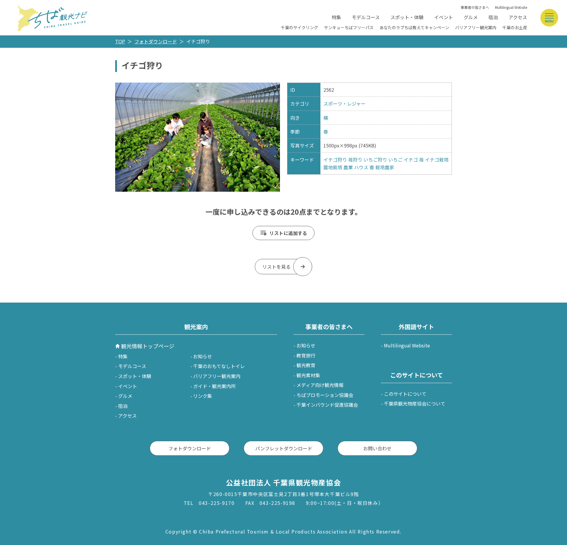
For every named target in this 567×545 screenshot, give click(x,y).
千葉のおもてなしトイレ (219, 366)
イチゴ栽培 (437, 159)
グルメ (471, 17)
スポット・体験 (406, 17)
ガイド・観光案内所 (214, 386)
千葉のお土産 (514, 27)
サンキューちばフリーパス (349, 27)
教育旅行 (305, 355)
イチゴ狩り (335, 159)
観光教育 (305, 365)
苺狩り (355, 159)
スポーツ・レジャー (344, 103)
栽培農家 (384, 167)
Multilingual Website (511, 7)
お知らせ (202, 356)
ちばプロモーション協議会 (324, 394)
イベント (443, 17)
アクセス (518, 17)
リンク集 (202, 395)
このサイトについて (405, 393)
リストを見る (276, 266)
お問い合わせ (377, 448)
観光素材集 (308, 375)
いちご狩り (375, 159)
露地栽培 (332, 167)
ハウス (361, 167)
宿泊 (493, 17)
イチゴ (411, 159)
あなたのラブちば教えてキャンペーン (414, 27)
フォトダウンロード (155, 41)
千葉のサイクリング (299, 27)
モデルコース (366, 17)
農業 (348, 167)
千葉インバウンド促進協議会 (327, 404)
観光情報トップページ (147, 346)
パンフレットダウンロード (283, 448)
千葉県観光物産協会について (414, 403)
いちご (395, 159)
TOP (120, 41)
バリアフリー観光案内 (475, 27)
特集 (336, 17)
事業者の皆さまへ (475, 7)
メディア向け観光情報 (319, 384)
